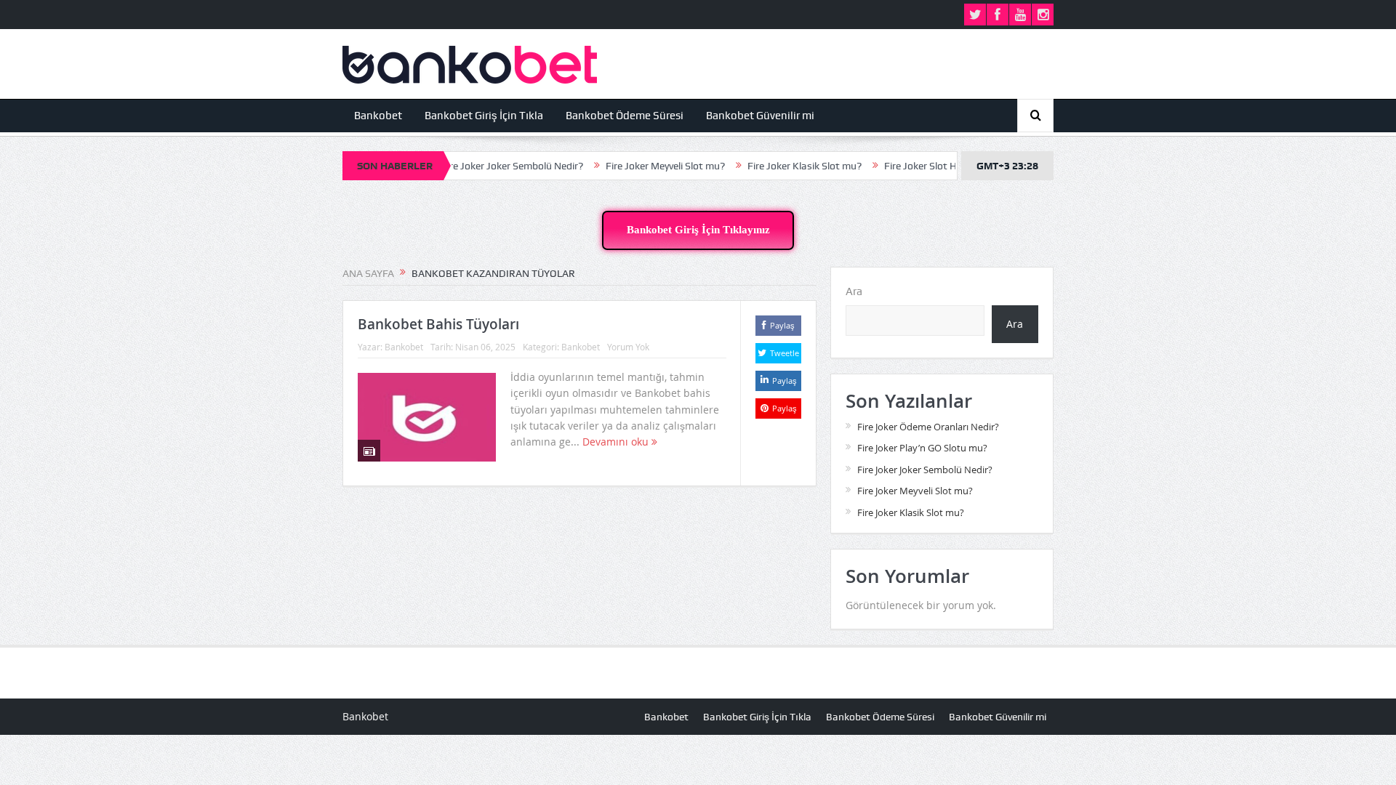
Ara (854, 291)
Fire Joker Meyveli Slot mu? (644, 166)
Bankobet (378, 115)
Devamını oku (616, 441)
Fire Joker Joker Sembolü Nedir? (491, 166)
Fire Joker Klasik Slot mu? (783, 166)
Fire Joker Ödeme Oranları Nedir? (928, 426)
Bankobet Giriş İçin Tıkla (484, 115)
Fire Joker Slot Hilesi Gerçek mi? (933, 166)
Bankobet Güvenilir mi (760, 115)
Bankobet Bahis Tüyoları (438, 324)
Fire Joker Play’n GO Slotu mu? (922, 447)
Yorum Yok (628, 347)
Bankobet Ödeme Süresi (624, 115)
